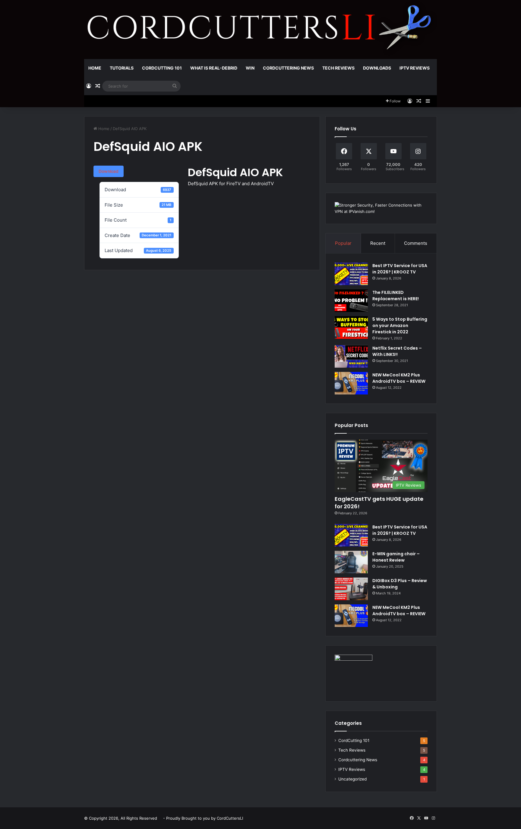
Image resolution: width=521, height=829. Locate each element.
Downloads (377, 67)
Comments (415, 243)
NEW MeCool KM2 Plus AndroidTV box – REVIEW (398, 378)
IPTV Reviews (414, 67)
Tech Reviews (338, 67)
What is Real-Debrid (213, 67)
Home (94, 67)
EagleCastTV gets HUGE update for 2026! (379, 502)
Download (108, 171)
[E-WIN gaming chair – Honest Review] (351, 562)
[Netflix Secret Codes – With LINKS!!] (351, 356)
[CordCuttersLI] (260, 29)
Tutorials (122, 67)
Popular (343, 243)
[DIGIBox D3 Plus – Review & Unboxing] (351, 589)
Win (250, 67)
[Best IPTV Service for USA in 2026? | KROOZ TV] (351, 274)
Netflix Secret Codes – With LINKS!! (397, 351)
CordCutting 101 (162, 67)
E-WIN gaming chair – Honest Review (396, 557)
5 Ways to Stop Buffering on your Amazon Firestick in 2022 (399, 325)
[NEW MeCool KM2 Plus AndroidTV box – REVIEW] (351, 383)
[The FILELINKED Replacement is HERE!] (351, 300)
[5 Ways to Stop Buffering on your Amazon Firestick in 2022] (351, 327)
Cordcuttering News (288, 67)
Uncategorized (352, 779)
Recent (377, 243)
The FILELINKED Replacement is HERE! (395, 295)
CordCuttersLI (230, 818)
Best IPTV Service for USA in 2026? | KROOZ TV (399, 269)
